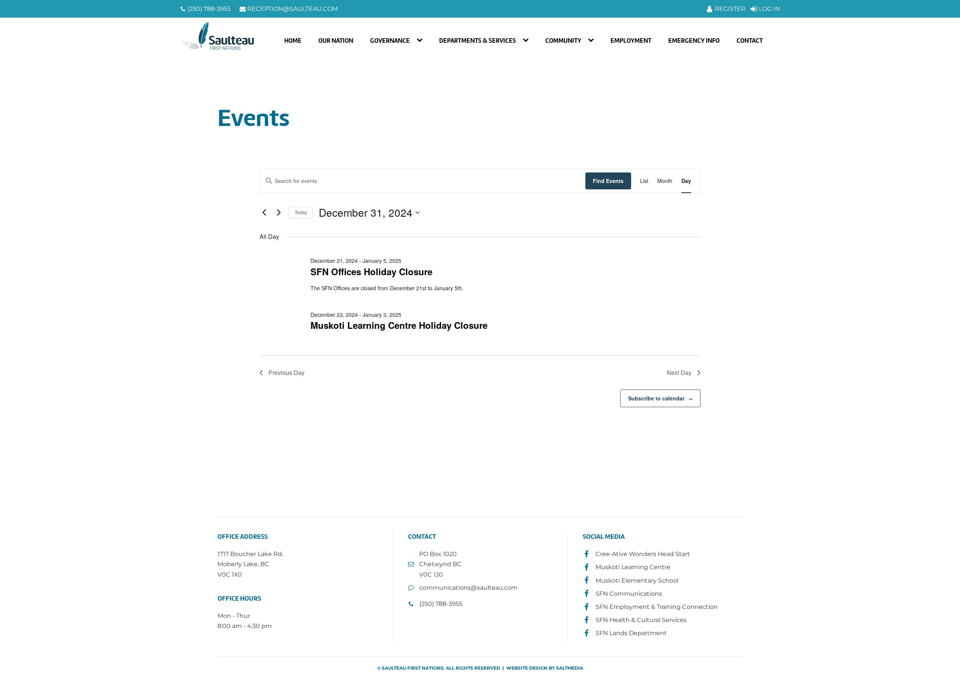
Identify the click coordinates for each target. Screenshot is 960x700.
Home (293, 40)
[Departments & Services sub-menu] (527, 40)
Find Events (608, 180)
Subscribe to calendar (656, 398)
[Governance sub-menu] (421, 40)
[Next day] (278, 212)
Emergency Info (694, 40)
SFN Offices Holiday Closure (371, 271)
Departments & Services (477, 40)
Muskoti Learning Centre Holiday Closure (399, 325)
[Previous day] (264, 212)
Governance (390, 40)
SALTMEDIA (569, 668)
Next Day (679, 372)
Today (301, 212)
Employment (630, 40)
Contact (749, 40)
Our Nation (335, 40)
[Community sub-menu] (592, 40)
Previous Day (286, 372)
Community (563, 40)
